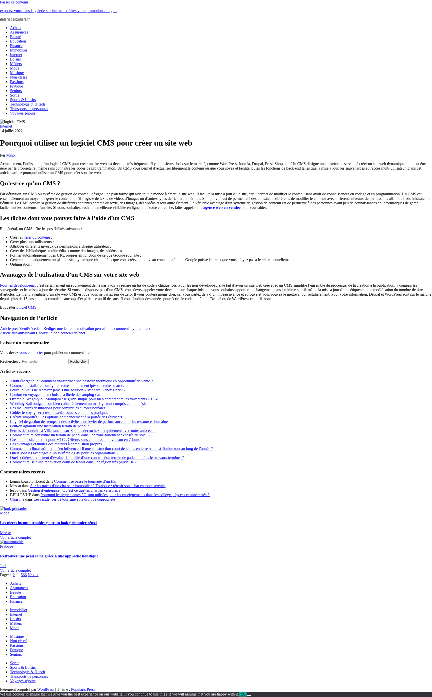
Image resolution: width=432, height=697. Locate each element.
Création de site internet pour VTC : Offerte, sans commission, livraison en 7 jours (75, 439)
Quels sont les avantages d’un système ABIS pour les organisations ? (64, 453)
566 (24, 575)
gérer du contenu (37, 237)
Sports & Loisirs (23, 100)
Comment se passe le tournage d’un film (85, 481)
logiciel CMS (26, 307)
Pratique (16, 86)
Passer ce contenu (14, 2)
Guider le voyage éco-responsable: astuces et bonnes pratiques (59, 412)
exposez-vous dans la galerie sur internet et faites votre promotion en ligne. (58, 11)
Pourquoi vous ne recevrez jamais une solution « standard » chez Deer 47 (68, 390)
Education (18, 41)
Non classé (18, 77)
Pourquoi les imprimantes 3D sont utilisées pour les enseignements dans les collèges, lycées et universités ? (125, 495)
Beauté (15, 37)
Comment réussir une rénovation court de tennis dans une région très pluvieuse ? (73, 462)
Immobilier (18, 50)
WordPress (45, 689)
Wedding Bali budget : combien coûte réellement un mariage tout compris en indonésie (78, 403)
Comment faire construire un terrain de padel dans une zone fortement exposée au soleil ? (80, 435)
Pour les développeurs (17, 285)
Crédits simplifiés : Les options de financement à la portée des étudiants (66, 417)
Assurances (19, 32)
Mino (10, 155)
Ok (243, 694)
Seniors (16, 91)
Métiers (16, 64)
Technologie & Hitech (27, 104)
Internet (16, 55)
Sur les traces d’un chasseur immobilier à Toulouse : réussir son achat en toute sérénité (98, 486)
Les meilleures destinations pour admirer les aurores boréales (57, 408)
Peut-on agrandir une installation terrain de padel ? (49, 426)
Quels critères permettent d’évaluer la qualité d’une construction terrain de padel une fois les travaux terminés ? (97, 457)
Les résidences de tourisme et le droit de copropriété (74, 499)
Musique (17, 73)
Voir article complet (15, 537)
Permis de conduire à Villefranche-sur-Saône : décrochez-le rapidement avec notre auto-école (83, 430)
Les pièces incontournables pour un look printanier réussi (48, 523)
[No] (249, 695)
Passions (17, 82)
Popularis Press (83, 689)
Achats (15, 28)
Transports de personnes (29, 109)
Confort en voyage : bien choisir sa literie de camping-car (55, 394)
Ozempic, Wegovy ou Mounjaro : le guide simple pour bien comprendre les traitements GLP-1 (84, 399)
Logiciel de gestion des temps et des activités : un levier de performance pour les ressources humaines (89, 421)
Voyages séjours (23, 113)
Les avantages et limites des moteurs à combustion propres (56, 444)
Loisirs (15, 59)
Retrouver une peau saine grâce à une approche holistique (49, 556)
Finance (16, 46)
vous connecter (31, 352)
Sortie (14, 95)
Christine (17, 499)
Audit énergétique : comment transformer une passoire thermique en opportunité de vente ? (81, 381)
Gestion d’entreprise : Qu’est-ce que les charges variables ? (74, 490)
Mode (14, 68)
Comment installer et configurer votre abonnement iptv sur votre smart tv (67, 385)
